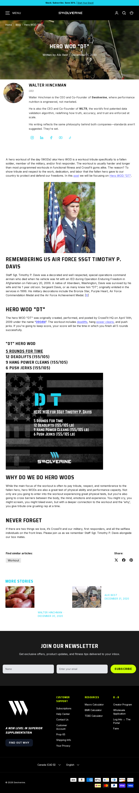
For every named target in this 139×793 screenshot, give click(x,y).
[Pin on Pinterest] (131, 560)
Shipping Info (63, 740)
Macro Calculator (94, 704)
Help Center (63, 714)
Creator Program (122, 704)
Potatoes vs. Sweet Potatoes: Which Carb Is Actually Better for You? (51, 597)
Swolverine (19, 782)
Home (8, 24)
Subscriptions (63, 708)
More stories (19, 581)
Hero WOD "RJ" (115, 588)
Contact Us (62, 719)
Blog (18, 24)
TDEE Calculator (94, 715)
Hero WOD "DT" (33, 24)
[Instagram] (32, 137)
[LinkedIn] (41, 137)
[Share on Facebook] (123, 560)
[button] (131, 13)
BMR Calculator (93, 710)
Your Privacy (63, 745)
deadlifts (82, 322)
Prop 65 (60, 734)
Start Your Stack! (86, 3)
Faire (116, 728)
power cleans (105, 322)
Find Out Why (19, 742)
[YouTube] (60, 137)
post (76, 175)
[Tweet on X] (116, 560)
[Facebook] (51, 137)
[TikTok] (70, 137)
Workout (13, 560)
